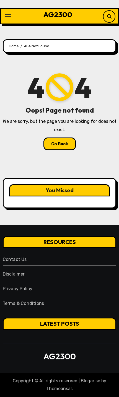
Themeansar (59, 388)
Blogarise (90, 380)
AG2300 (57, 14)
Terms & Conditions (23, 303)
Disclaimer (14, 274)
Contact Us (15, 259)
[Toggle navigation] (8, 16)
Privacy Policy (18, 288)
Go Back (59, 143)
